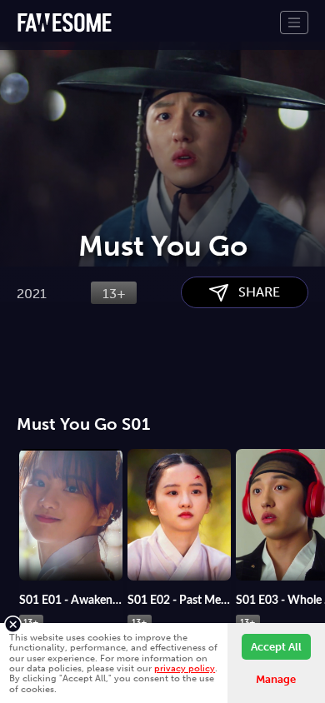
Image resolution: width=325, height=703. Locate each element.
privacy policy (184, 668)
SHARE (254, 292)
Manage (276, 679)
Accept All (276, 647)
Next (312, 512)
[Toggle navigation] (294, 22)
